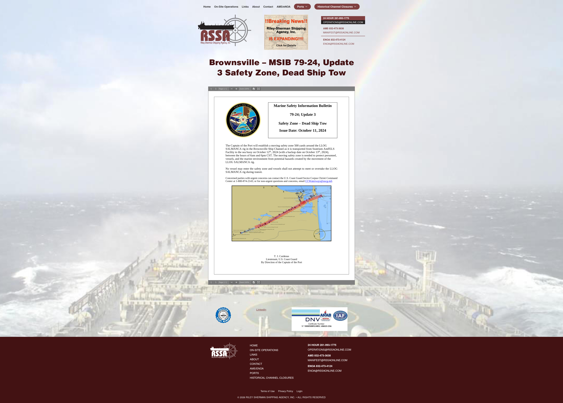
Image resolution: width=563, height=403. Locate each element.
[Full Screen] (258, 88)
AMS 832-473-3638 (333, 28)
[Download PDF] (254, 88)
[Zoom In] (236, 88)
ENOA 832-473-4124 (334, 39)
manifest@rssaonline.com (341, 32)
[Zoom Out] (231, 88)
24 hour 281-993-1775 (336, 18)
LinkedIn (261, 309)
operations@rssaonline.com (343, 22)
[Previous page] (211, 88)
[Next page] (216, 88)
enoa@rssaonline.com (338, 43)
